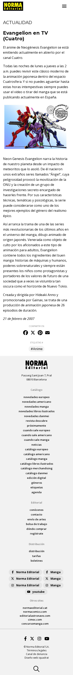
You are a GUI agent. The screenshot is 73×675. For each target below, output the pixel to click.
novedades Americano (36, 402)
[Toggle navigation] (64, 6)
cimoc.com (35, 619)
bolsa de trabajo (36, 524)
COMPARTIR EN (36, 326)
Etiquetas (36, 487)
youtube (38, 592)
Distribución (36, 544)
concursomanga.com (34, 623)
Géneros (36, 482)
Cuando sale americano (36, 435)
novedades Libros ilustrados (37, 411)
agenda (36, 492)
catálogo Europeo (36, 449)
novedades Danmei (36, 416)
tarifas (36, 556)
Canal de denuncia (36, 654)
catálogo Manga (36, 459)
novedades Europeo (36, 397)
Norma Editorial (27, 572)
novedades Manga (37, 406)
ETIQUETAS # (36, 342)
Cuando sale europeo (36, 430)
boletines (37, 560)
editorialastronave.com (35, 616)
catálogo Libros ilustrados (36, 463)
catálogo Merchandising (37, 468)
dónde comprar (36, 529)
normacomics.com (35, 611)
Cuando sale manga (36, 440)
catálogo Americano (37, 454)
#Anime (37, 349)
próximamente (36, 425)
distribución (36, 551)
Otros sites (36, 600)
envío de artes (36, 519)
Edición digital (36, 478)
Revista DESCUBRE (36, 421)
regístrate (36, 533)
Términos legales (36, 650)
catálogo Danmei (37, 473)
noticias (36, 444)
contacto (36, 514)
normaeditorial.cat (35, 608)
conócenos (36, 510)
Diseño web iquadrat (37, 657)
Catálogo (36, 390)
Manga (55, 572)
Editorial (36, 502)
